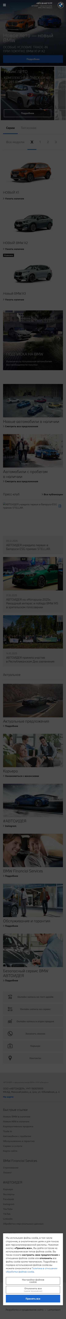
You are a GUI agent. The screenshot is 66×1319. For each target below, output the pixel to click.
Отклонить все (33, 1289)
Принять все (33, 1298)
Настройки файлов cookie (33, 1280)
